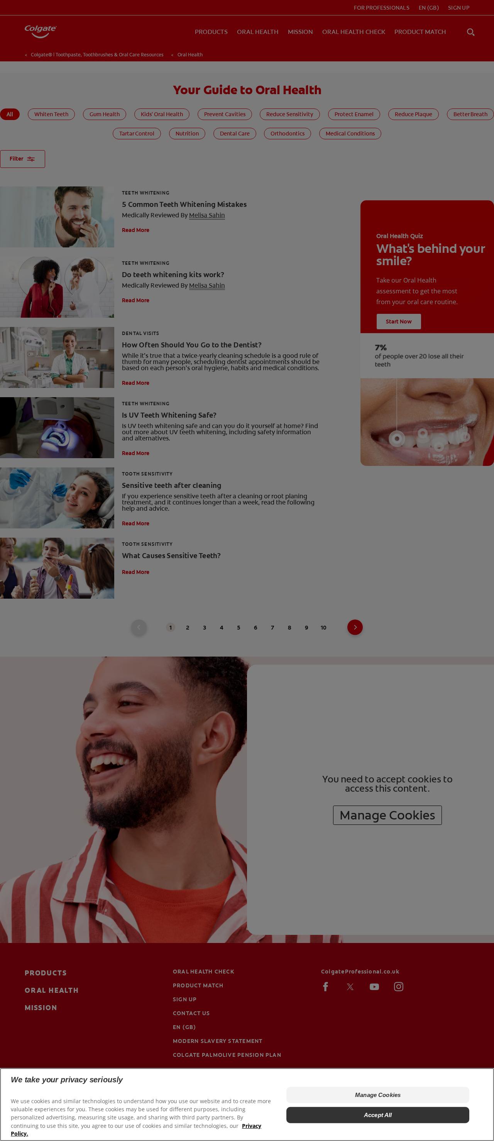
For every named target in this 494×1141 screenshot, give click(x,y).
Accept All (378, 1115)
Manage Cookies (378, 1095)
